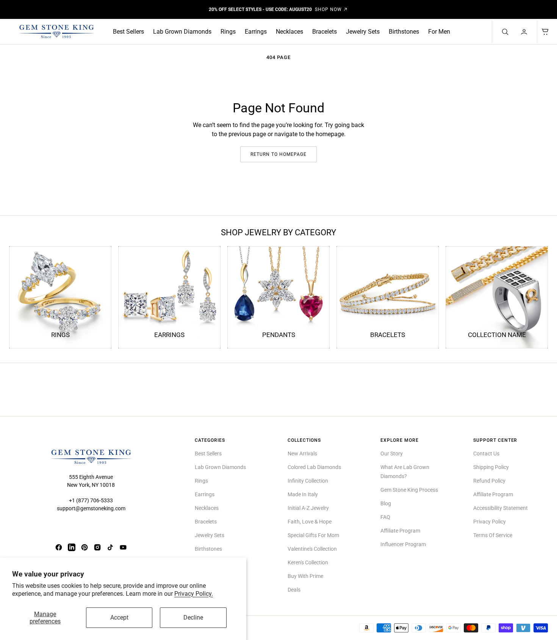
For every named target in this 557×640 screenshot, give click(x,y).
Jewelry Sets (363, 31)
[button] (525, 31)
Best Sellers (128, 31)
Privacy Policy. (193, 593)
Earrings (256, 31)
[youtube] (123, 547)
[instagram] (97, 547)
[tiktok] (110, 547)
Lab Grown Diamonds (182, 31)
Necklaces (289, 31)
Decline (193, 617)
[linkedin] (71, 547)
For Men (439, 31)
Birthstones (404, 31)
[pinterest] (84, 547)
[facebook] (58, 547)
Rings (228, 31)
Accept (119, 617)
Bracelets (324, 31)
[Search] (504, 31)
